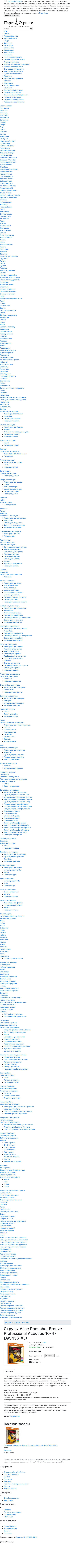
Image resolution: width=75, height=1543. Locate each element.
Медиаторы (4, 329)
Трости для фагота (11, 892)
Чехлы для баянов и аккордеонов (13, 400)
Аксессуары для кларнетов (14, 750)
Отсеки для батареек (8, 292)
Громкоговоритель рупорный (11, 1310)
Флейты (7, 907)
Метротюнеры (5, 407)
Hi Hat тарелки (9, 1150)
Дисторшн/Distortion (8, 160)
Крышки (3, 223)
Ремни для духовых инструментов (13, 779)
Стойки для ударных (8, 1136)
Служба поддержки (11, 1498)
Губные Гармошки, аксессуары (12, 723)
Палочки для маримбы (12, 1062)
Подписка (8, 1533)
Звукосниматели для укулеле (15, 547)
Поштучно (4, 139)
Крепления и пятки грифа (10, 277)
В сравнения (36, 1362)
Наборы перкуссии (7, 967)
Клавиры (3, 1233)
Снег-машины (5, 1303)
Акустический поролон (9, 991)
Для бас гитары (6, 214)
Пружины (3, 259)
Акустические (5, 226)
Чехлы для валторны (12, 705)
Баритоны (8, 679)
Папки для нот (5, 1252)
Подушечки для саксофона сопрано (18, 806)
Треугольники (5, 979)
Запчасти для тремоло (9, 256)
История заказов (10, 1528)
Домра (2, 125)
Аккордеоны (5, 386)
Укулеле (3, 134)
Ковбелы (3, 947)
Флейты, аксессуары (8, 900)
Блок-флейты (9, 690)
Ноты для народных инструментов (13, 1242)
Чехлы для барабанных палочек (16, 1069)
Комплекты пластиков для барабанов (18, 1125)
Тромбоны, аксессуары (9, 852)
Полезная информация (12, 1512)
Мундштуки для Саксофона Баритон (18, 797)
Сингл (2, 209)
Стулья (2, 383)
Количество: (34, 1356)
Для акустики (5, 216)
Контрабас (4, 115)
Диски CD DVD (6, 1226)
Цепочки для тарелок (12, 1051)
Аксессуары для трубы (13, 868)
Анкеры (3, 240)
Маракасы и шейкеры (8, 962)
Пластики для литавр (12, 1098)
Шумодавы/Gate (6, 183)
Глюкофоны (8, 456)
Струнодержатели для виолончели (17, 618)
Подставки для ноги (8, 376)
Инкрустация (5, 306)
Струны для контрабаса (13, 638)
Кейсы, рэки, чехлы (7, 1000)
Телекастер (4, 212)
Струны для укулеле (12, 559)
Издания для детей (7, 1228)
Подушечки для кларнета (14, 757)
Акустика (3, 110)
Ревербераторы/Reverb (9, 169)
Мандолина (4, 136)
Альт (2, 127)
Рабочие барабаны (7, 1133)
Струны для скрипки (12, 668)
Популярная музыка (7, 1256)
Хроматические (10, 741)
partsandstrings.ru (15, 1)
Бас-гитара (4, 108)
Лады (2, 296)
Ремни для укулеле (11, 554)
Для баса (3, 200)
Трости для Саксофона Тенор (15, 832)
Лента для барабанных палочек (16, 1060)
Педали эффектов (11, 36)
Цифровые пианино (7, 1216)
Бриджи (3, 247)
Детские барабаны (7, 1086)
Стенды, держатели (11, 1067)
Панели (3, 273)
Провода (3, 341)
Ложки (2, 511)
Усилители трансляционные (11, 1317)
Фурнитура (8, 43)
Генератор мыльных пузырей (11, 1289)
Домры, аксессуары (8, 480)
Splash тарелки (10, 1154)
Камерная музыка (7, 1230)
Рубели (2, 969)
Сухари (3, 266)
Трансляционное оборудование (16, 95)
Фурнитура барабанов (12, 1049)
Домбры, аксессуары (8, 473)
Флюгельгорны (5, 914)
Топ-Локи (3, 254)
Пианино (3, 1205)
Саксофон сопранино (12, 811)
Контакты (7, 1481)
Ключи (6, 1034)
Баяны (2, 390)
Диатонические (10, 730)
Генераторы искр (6, 1292)
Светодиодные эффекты (9, 1282)
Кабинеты (4, 362)
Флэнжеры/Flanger (7, 153)
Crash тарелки (9, 1145)
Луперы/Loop (5, 143)
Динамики (4, 993)
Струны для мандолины (13, 523)
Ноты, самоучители (11, 85)
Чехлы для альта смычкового (15, 602)
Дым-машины (5, 1296)
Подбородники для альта (14, 592)
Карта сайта (8, 1500)
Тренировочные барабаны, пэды (12, 1170)
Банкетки (3, 1202)
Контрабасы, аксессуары (9, 626)
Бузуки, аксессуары (8, 440)
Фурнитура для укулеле (13, 563)
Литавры (7, 1093)
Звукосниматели (10, 38)
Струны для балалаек (12, 418)
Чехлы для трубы (10, 875)
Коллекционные (10, 732)
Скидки (7, 1477)
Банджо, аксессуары (8, 425)
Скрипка (3, 132)
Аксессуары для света (8, 1273)
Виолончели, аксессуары (9, 606)
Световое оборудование (13, 90)
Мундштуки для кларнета (14, 755)
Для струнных (5, 374)
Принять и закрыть (12, 16)
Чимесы (3, 986)
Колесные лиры (6, 502)
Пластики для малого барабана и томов (19, 1129)
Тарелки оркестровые (12, 1161)
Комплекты (4, 219)
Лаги (6, 1182)
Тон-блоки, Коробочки (8, 976)
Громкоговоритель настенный (11, 1306)
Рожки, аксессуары (7, 781)
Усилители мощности (8, 158)
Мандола (3, 513)
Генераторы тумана (7, 1294)
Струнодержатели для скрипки (16, 665)
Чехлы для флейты (11, 910)
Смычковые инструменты (14, 69)
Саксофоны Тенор (11, 821)
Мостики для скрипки (12, 654)
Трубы (6, 872)
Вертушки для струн (8, 310)
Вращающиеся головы (8, 1275)
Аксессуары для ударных (10, 1027)
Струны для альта (11, 600)
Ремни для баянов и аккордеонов (13, 397)
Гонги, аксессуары (7, 1075)
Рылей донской (10, 505)
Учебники (3, 1261)
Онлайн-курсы (5, 1249)
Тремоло (3, 252)
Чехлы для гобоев (11, 716)
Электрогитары (6, 237)
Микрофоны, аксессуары (13, 71)
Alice (44, 1342)
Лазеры (3, 1277)
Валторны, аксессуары (9, 696)
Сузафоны (4, 841)
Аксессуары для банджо (13, 427)
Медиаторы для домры (13, 489)
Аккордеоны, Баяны (11, 62)
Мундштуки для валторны (14, 703)
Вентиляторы (5, 1287)
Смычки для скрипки (12, 663)
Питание (3, 1012)
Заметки (7, 1531)
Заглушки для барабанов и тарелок (17, 1030)
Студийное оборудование (14, 100)
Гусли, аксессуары (7, 460)
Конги (2, 954)
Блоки (2, 923)
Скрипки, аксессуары (8, 644)
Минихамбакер (6, 207)
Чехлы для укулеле (11, 566)
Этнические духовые (8, 918)
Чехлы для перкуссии (8, 984)
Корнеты (7, 766)
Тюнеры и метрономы (8, 315)
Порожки (3, 268)
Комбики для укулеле (12, 549)
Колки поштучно (6, 244)
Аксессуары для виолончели (15, 608)
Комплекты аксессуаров (9, 360)
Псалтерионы (5, 540)
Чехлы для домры (11, 494)
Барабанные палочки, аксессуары (13, 1055)
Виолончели (8, 610)
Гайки (2, 301)
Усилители (8, 55)
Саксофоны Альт (10, 813)
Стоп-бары (4, 249)
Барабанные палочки (12, 1057)
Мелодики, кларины (7, 772)
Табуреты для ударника (9, 1138)
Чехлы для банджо (11, 436)
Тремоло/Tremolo (6, 179)
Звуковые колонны (7, 1315)
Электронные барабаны (9, 1195)
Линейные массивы (7, 1005)
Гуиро (2, 930)
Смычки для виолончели (13, 615)
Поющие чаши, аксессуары (10, 531)
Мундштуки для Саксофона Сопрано (18, 799)
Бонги (2, 926)
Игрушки (3, 498)
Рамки (2, 221)
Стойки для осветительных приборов (14, 1284)
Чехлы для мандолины (12, 527)
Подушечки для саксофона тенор (17, 809)
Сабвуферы (4, 1020)
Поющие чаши (9, 536)
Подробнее (43, 13)
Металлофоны (5, 965)
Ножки (6, 1184)
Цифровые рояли (6, 1219)
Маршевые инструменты (9, 1104)
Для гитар (4, 371)
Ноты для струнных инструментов (13, 1244)
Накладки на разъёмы (8, 275)
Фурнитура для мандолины (14, 525)
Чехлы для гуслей (11, 467)
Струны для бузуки (11, 445)
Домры (6, 484)
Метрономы (4, 404)
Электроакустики (7, 235)
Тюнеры (3, 409)
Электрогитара (6, 106)
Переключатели (6, 331)
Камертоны (4, 402)
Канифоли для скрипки (13, 649)
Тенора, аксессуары (8, 843)
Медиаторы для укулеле (13, 552)
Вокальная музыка (7, 1223)
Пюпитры (3, 379)
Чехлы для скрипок (11, 670)
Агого (2, 921)
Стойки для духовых (8, 839)
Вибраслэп (4, 928)
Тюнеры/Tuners (6, 193)
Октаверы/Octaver (7, 146)
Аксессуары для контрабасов (15, 629)
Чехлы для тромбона (12, 861)
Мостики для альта (11, 590)
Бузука (2, 129)
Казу (2, 745)
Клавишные (8, 83)
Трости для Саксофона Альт (15, 823)
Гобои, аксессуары (7, 709)
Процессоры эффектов (13, 57)
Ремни (2, 324)
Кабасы (3, 935)
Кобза (2, 500)
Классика (3, 113)
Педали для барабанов (12, 1042)
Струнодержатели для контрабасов (18, 636)
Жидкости (4, 1299)
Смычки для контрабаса (13, 633)
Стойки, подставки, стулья (14, 60)
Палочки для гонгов (11, 1080)
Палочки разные (10, 1064)
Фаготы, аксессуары (8, 889)
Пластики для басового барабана (17, 1127)
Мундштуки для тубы (12, 881)
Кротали (7, 1159)
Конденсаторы (5, 343)
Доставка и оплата (11, 1474)
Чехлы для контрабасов (13, 640)
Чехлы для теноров (11, 848)
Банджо (3, 122)
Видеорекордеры (6, 357)
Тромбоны (8, 859)
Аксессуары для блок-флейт (15, 687)
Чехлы (2, 322)
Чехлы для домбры (11, 476)
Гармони (3, 393)
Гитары (6, 41)
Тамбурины (4, 974)
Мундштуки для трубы (12, 870)
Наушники (8, 88)
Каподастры (4, 317)
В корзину (50, 1355)
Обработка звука (6, 1009)
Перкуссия (8, 76)
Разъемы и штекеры (8, 350)
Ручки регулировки (7, 270)
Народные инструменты (13, 67)
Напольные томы (6, 1120)
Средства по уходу (7, 327)
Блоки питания (6, 202)
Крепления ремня (6, 284)
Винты (6, 1179)
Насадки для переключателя (11, 299)
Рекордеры (4, 355)
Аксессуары (8, 45)
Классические (5, 230)
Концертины (4, 395)
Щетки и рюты (5, 1193)
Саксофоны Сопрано (12, 818)
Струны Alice (15, 1416)
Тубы (6, 883)
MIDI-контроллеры (7, 1197)
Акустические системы (9, 988)
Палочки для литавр (12, 1096)
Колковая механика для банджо (16, 432)
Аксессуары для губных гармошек (17, 725)
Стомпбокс (4, 972)
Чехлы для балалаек (12, 421)
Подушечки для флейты (13, 905)
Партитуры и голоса (8, 1254)
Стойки (3, 320)
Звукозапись (9, 52)
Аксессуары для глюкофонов (15, 454)
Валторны (7, 701)
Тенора (6, 846)
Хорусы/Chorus (6, 174)
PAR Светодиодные (7, 1270)
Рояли (2, 1207)
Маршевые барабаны (12, 1109)
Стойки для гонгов (11, 1082)
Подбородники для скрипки (15, 656)
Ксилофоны (4, 956)
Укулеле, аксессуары (8, 545)
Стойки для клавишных (9, 1212)
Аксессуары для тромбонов (15, 854)
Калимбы (3, 937)
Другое (3, 308)
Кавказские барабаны (8, 1089)
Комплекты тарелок (11, 1157)
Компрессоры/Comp (8, 186)
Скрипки (7, 661)
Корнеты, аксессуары (8, 763)
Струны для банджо (11, 434)
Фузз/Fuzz (4, 167)
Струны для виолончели (13, 620)
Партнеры (8, 1479)
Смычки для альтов (11, 595)
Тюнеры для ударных (8, 1172)
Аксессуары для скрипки (13, 647)
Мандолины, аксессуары (9, 516)
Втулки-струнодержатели (10, 280)
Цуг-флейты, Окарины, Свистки (12, 916)
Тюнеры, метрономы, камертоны (16, 64)
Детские (7, 727)
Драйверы (4, 995)
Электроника (9, 48)
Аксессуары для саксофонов (15, 792)
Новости (7, 1510)
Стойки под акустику (8, 1023)
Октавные (8, 734)
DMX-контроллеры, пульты (10, 1268)
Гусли (6, 465)
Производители (10, 1514)
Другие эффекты (6, 176)
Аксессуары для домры (13, 482)
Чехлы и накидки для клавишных (13, 1221)
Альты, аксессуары (7, 581)
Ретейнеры (4, 282)
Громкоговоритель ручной (10, 1313)
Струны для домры (11, 491)
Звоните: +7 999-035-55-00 (26, 1537)
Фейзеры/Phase (6, 181)
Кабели (2, 346)
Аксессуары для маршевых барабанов (19, 1107)
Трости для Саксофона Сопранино (17, 828)
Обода (6, 1186)
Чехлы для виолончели (13, 622)
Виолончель (4, 118)
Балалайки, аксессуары (9, 411)
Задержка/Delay (6, 172)
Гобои (6, 712)
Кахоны (3, 942)
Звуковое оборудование (13, 78)
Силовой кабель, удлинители (15, 1016)
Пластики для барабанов (9, 1122)
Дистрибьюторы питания (13, 1014)
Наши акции (8, 1517)
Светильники (5, 381)
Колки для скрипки (11, 651)
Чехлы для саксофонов (13, 835)
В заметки (35, 1360)
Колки (2, 242)
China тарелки (9, 1143)
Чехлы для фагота (11, 897)
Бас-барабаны (5, 1073)
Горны (2, 720)
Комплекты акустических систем (13, 1002)
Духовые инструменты (13, 74)
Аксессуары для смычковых (11, 574)
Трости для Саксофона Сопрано (16, 830)
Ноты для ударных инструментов (13, 1247)
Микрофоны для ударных (10, 1118)
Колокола (3, 509)
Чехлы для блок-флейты (13, 692)
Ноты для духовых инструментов (13, 1237)
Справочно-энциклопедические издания (16, 1259)
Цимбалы (3, 570)
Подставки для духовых (9, 777)
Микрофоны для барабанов (14, 1037)
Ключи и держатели (7, 289)
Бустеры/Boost (6, 165)
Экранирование (6, 339)
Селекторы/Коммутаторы (10, 195)
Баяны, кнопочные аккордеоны (12, 388)
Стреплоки (4, 287)
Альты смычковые (11, 585)
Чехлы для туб (9, 886)
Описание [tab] (9, 1371)
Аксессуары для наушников (11, 1266)
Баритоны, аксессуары (9, 676)
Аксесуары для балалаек (13, 414)
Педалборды (5, 148)
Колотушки (4, 951)
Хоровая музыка (6, 1263)
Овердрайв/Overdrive (8, 162)
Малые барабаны (6, 1102)
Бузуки (6, 443)
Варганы (3, 449)
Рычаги (3, 261)
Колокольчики (5, 949)
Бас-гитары (4, 228)
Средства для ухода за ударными (17, 1046)
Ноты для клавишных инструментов (14, 1240)
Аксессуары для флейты (13, 903)
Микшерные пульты (7, 1007)
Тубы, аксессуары (7, 879)
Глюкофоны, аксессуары (9, 451)
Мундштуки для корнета (13, 768)
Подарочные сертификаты (14, 102)
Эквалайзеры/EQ (6, 188)
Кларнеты (7, 752)
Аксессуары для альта (12, 583)
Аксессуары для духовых (10, 674)
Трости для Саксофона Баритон (16, 825)
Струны (7, 34)
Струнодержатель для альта (15, 597)
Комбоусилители (6, 364)
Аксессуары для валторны (14, 698)
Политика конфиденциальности (16, 1484)
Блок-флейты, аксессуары (10, 685)
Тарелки (3, 1140)
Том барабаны (5, 1168)
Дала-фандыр (5, 471)
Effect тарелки (9, 1147)
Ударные (7, 81)
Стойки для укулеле (12, 556)
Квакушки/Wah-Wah (7, 141)
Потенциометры (6, 334)
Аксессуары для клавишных (11, 1200)
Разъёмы (3, 336)
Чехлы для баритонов (12, 681)
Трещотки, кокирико (8, 981)
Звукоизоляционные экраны (15, 1032)
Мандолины (8, 520)
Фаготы (7, 894)
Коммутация (9, 50)
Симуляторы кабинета (8, 190)
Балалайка (4, 120)
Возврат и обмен (10, 1489)
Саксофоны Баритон (12, 816)
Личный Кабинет (10, 1526)
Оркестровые (9, 737)
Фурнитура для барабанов (10, 1177)
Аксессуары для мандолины (15, 518)
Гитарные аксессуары (12, 97)
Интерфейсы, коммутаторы (10, 998)
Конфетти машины (7, 1301)
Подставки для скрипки (13, 658)
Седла (2, 263)
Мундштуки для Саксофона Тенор (17, 802)
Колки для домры (10, 487)
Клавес (2, 944)
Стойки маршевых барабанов (15, 1114)
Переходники (5, 348)
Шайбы (2, 303)
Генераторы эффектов (12, 92)
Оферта (7, 1486)
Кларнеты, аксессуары (9, 748)
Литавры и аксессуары (9, 1091)
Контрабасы (8, 631)
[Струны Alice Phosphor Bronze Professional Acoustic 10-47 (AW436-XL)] (16, 1353)
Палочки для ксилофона (13, 958)
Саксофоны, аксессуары (9, 790)
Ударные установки (7, 1175)
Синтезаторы (5, 1209)
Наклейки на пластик (12, 1039)
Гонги (6, 1078)
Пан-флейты (4, 774)
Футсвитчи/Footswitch (8, 197)
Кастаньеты (4, 940)
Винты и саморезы (7, 294)
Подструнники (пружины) (14, 1044)
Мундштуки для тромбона (14, 857)
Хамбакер (4, 205)
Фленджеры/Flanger (7, 150)
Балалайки (8, 416)
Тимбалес (3, 1165)
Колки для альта (10, 588)
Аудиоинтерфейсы (7, 353)
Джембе (3, 933)
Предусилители (6, 155)
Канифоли (8, 577)
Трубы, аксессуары (7, 865)
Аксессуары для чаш (12, 534)
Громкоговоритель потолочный (12, 1308)
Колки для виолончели (12, 613)
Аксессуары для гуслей (13, 462)
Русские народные (7, 542)
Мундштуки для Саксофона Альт (16, 795)
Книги (2, 1235)
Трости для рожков (11, 786)
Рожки (6, 784)
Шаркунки (4, 572)
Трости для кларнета (12, 759)
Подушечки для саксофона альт (16, 804)
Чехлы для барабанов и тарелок (12, 1190)
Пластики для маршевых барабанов (18, 1111)
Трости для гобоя (11, 714)
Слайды (3, 313)
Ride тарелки (9, 1152)
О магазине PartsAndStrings (14, 1472)
